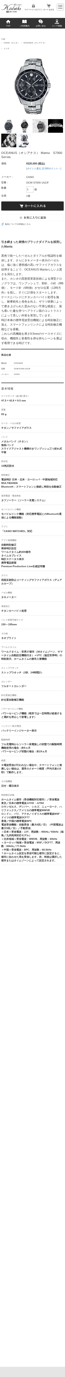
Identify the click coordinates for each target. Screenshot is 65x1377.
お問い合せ (41, 26)
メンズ (6, 49)
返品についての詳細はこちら (18, 224)
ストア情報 (57, 26)
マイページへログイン (33, 9)
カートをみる (48, 9)
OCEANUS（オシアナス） (34, 43)
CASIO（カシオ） (11, 43)
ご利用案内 (24, 26)
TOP (8, 26)
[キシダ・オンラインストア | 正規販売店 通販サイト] (11, 11)
